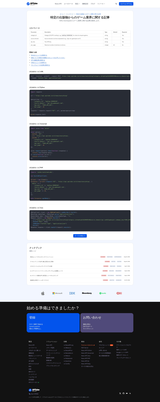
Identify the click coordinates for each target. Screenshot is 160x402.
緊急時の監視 (50, 358)
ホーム (62, 14)
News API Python (86, 350)
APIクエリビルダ (34, 364)
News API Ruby (85, 364)
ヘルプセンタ (33, 377)
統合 (30, 366)
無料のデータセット (122, 355)
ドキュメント (33, 358)
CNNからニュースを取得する (38, 62)
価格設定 (85, 4)
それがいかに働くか (35, 350)
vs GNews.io (67, 348)
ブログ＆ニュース (105, 345)
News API (58, 4)
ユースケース (68, 4)
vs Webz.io (67, 356)
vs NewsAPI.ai (68, 350)
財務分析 (49, 360)
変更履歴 (31, 379)
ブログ (93, 4)
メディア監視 (50, 348)
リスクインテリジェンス (53, 363)
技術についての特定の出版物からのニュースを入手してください (48, 57)
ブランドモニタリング (53, 365)
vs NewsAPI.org (68, 345)
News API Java (85, 356)
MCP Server (84, 348)
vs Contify (67, 364)
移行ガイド (32, 371)
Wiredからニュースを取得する (39, 55)
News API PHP (85, 358)
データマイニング (51, 350)
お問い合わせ (103, 350)
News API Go (85, 361)
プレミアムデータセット (123, 358)
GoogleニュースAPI (122, 352)
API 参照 (31, 361)
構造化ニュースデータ (35, 356)
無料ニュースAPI (121, 350)
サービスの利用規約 (105, 353)
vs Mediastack (68, 358)
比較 (30, 369)
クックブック (70, 14)
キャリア (101, 348)
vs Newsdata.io (68, 353)
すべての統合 (79, 236)
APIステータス (33, 382)
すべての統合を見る (87, 366)
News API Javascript (87, 353)
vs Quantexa (67, 361)
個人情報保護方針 (104, 356)
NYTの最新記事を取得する (38, 60)
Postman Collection (87, 345)
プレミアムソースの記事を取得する (40, 65)
